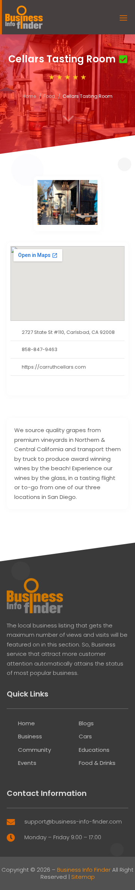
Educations (94, 750)
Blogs (86, 723)
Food (49, 96)
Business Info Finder (84, 870)
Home (29, 96)
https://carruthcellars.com (54, 366)
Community (34, 750)
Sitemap (83, 877)
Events (27, 763)
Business (30, 736)
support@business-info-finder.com (73, 821)
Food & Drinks (97, 763)
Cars (85, 736)
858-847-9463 (39, 349)
